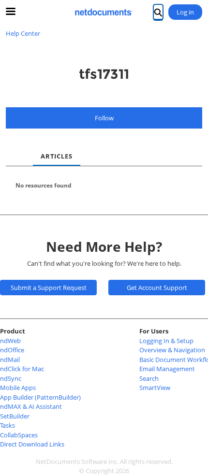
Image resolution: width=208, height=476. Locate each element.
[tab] (13, 148)
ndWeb (10, 340)
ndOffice (12, 350)
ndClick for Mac (22, 368)
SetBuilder (15, 416)
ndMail (10, 359)
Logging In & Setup (166, 340)
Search (149, 378)
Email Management (167, 368)
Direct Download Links (32, 444)
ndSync (10, 378)
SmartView (154, 387)
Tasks (7, 425)
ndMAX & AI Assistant (31, 406)
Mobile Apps (18, 387)
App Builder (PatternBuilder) (40, 397)
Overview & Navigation (172, 350)
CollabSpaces (19, 435)
